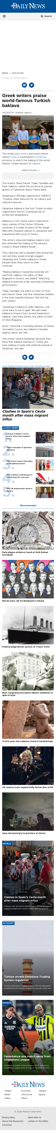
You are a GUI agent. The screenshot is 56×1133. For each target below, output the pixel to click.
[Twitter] (31, 85)
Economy (26, 1091)
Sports (42, 1095)
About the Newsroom (12, 1121)
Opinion (42, 1091)
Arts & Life (18, 73)
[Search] (42, 16)
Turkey (14, 157)
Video (7, 1098)
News (5, 73)
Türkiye (7, 1091)
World (7, 1095)
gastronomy (21, 154)
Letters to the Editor (38, 1121)
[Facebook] (24, 85)
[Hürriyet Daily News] (28, 6)
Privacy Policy (8, 1118)
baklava (36, 164)
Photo (24, 1098)
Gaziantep (41, 157)
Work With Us (34, 1118)
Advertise (7, 1125)
